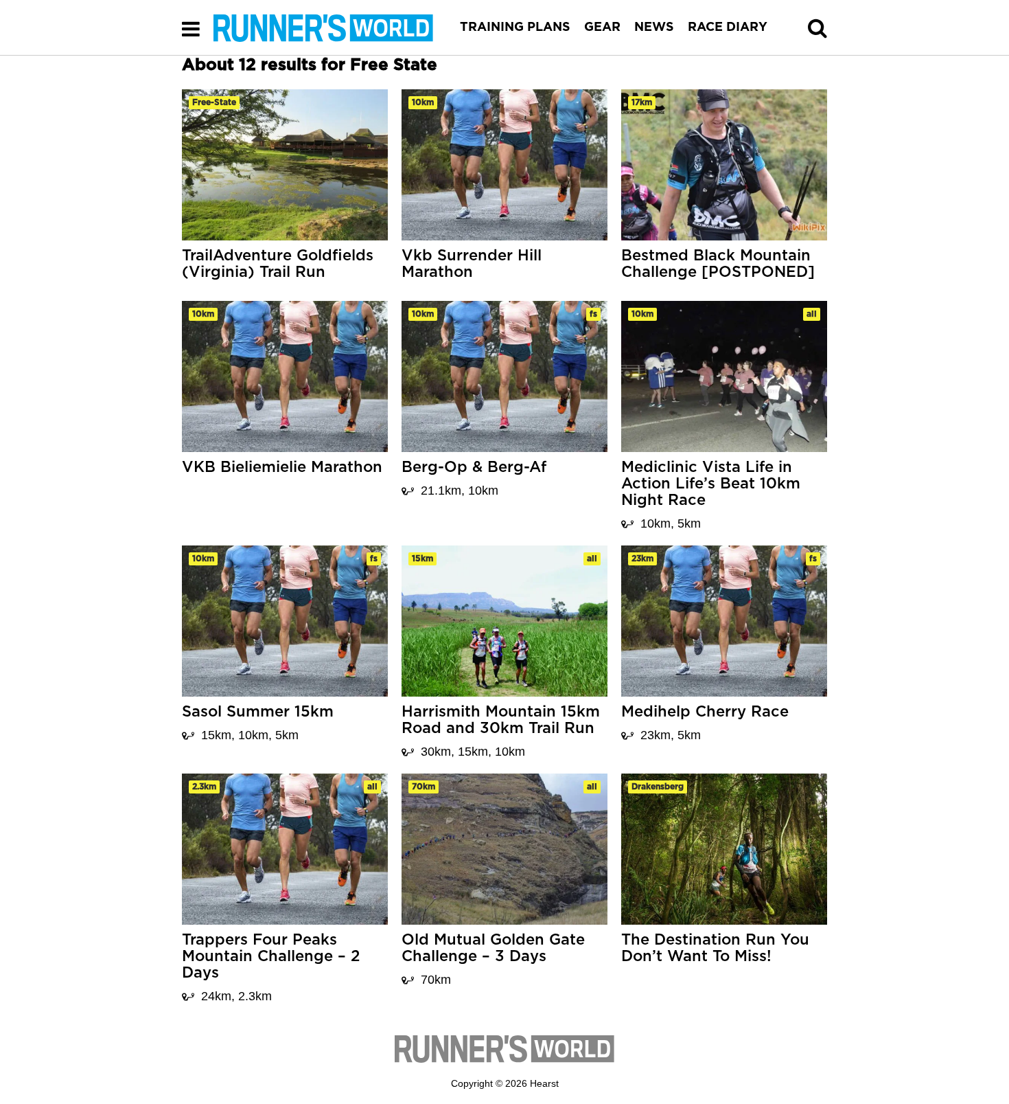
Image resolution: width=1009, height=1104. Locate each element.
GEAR (602, 27)
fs (593, 314)
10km (423, 102)
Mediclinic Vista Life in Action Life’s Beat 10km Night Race (710, 484)
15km (422, 558)
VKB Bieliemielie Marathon (282, 467)
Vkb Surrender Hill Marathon (472, 264)
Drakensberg (657, 786)
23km (642, 558)
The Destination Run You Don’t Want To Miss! (715, 948)
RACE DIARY (727, 27)
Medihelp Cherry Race (705, 711)
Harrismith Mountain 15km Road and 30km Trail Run (501, 720)
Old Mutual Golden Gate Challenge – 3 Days (493, 948)
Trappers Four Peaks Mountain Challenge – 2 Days (271, 956)
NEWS (654, 27)
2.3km (204, 786)
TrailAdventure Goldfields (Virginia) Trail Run (277, 264)
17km (641, 102)
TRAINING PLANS (515, 27)
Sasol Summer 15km (258, 711)
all (812, 314)
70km (423, 786)
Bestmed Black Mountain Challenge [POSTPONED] (718, 264)
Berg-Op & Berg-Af (474, 467)
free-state (214, 102)
